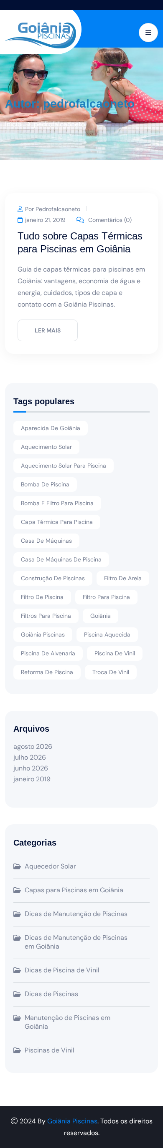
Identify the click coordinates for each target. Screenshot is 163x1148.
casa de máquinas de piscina (61, 559)
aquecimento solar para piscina (63, 465)
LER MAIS (48, 330)
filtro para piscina (106, 597)
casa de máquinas (46, 540)
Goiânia (100, 615)
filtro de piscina (42, 597)
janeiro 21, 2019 (45, 219)
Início (13, 124)
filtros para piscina (46, 615)
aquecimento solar (46, 447)
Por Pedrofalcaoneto (52, 208)
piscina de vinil (114, 653)
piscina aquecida (107, 634)
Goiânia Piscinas (43, 634)
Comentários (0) (109, 219)
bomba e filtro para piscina (57, 503)
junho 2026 (30, 768)
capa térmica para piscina (57, 522)
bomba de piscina (45, 484)
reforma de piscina (47, 672)
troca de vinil (110, 672)
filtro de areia (123, 578)
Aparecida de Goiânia (50, 428)
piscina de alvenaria (48, 653)
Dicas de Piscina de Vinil (62, 970)
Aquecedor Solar (50, 866)
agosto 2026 (32, 746)
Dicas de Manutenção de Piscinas (76, 913)
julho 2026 (29, 757)
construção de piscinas (53, 578)
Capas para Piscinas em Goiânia (74, 890)
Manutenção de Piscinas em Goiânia (67, 1022)
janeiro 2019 (32, 779)
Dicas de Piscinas (51, 993)
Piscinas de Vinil (49, 1050)
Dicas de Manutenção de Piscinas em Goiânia (76, 942)
